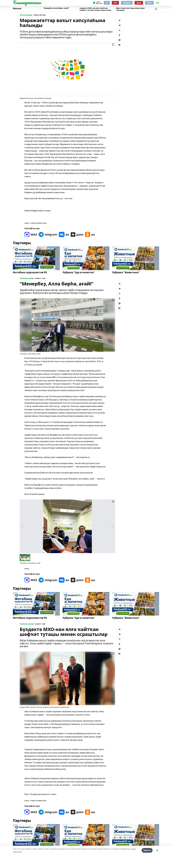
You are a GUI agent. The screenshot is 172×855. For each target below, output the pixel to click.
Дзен (139, 3)
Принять (147, 850)
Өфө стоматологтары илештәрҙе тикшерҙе (130, 9)
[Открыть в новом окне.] (30, 234)
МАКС (149, 3)
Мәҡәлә (17, 8)
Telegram (127, 3)
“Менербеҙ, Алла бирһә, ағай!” (56, 8)
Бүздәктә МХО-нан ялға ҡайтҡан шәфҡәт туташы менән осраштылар (95, 9)
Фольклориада (26, 15)
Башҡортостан (27, 2)
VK (107, 3)
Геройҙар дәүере (27, 278)
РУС (115, 3)
